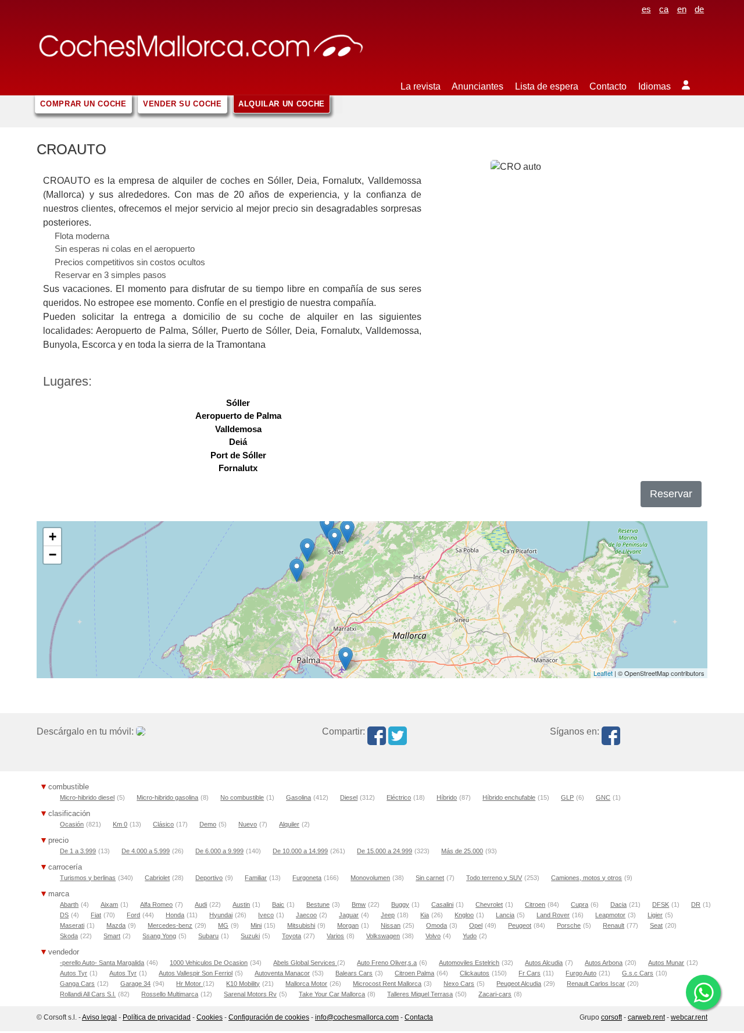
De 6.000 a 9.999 (219, 850)
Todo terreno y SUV (494, 877)
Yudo (470, 935)
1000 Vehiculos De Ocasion (209, 962)
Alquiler (289, 824)
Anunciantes (477, 86)
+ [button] (52, 536)
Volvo (433, 935)
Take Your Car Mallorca (332, 994)
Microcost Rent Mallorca (387, 983)
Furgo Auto (581, 973)
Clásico (163, 824)
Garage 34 (135, 983)
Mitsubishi (301, 925)
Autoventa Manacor (282, 973)
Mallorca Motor (306, 983)
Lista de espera (546, 86)
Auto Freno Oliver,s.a (387, 962)
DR (695, 904)
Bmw (359, 904)
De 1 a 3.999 (78, 850)
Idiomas (654, 86)
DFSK (660, 904)
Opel (475, 925)
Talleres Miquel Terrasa (420, 994)
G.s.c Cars (637, 973)
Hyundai (221, 914)
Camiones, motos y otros (586, 877)
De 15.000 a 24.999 (384, 850)
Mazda (116, 925)
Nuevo (247, 824)
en (681, 9)
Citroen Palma (414, 973)
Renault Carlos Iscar (596, 983)
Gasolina (298, 797)
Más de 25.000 (462, 850)
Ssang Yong (159, 935)
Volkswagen (383, 935)
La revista (420, 86)
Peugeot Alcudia (518, 983)
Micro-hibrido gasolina (167, 797)
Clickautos (474, 973)
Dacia (618, 904)
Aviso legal (99, 1017)
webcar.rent (689, 1017)
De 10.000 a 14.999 (300, 850)
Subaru (208, 935)
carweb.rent (646, 1017)
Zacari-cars (495, 994)
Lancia (505, 914)
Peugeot (519, 925)
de (699, 9)
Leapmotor (610, 914)
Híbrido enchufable (508, 797)
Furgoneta (306, 877)
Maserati (72, 925)
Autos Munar (666, 962)
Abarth (69, 904)
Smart (111, 935)
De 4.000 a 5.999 (145, 850)
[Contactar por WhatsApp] (703, 992)
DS (64, 914)
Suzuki (250, 935)
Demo (207, 824)
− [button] (52, 554)
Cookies (209, 1017)
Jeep (388, 914)
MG (223, 925)
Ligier (655, 914)
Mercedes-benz (170, 925)
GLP (567, 797)
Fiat (96, 914)
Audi (201, 904)
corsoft (611, 1017)
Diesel (348, 797)
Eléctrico (399, 797)
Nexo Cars (458, 983)
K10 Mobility (243, 983)
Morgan (348, 925)
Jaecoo (306, 914)
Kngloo (464, 914)
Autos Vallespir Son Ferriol (196, 973)
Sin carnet (430, 877)
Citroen (535, 904)
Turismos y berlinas (88, 877)
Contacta (419, 1017)
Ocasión (72, 824)
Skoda (69, 935)
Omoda (436, 925)
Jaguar (349, 914)
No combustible (242, 797)
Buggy (400, 904)
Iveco (266, 914)
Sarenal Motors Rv (250, 994)
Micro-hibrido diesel (87, 797)
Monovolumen (370, 877)
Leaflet (603, 673)
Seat (656, 925)
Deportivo (209, 877)
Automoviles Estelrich (469, 962)
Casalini (442, 904)
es (646, 9)
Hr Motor (189, 983)
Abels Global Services (305, 962)
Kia (424, 914)
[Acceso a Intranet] (691, 78)
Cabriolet (157, 877)
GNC (603, 797)
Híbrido (447, 797)
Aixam (109, 904)
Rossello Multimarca (169, 994)
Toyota (291, 935)
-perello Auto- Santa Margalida (102, 962)
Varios (335, 935)
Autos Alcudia (544, 962)
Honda (175, 914)
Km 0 (120, 824)
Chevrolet (489, 904)
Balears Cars (354, 973)
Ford (133, 914)
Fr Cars (529, 973)
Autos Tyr (73, 973)
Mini (256, 925)
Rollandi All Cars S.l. (88, 994)
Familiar (256, 877)
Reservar (671, 494)
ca (663, 9)
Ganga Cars (77, 983)
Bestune (318, 904)
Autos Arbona (604, 962)
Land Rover (553, 914)
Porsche (569, 925)
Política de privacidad (157, 1017)
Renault (613, 925)
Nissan (390, 925)
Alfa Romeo (156, 904)
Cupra (579, 904)
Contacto (608, 86)
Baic (278, 904)
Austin (241, 904)
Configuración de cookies (268, 1017)
